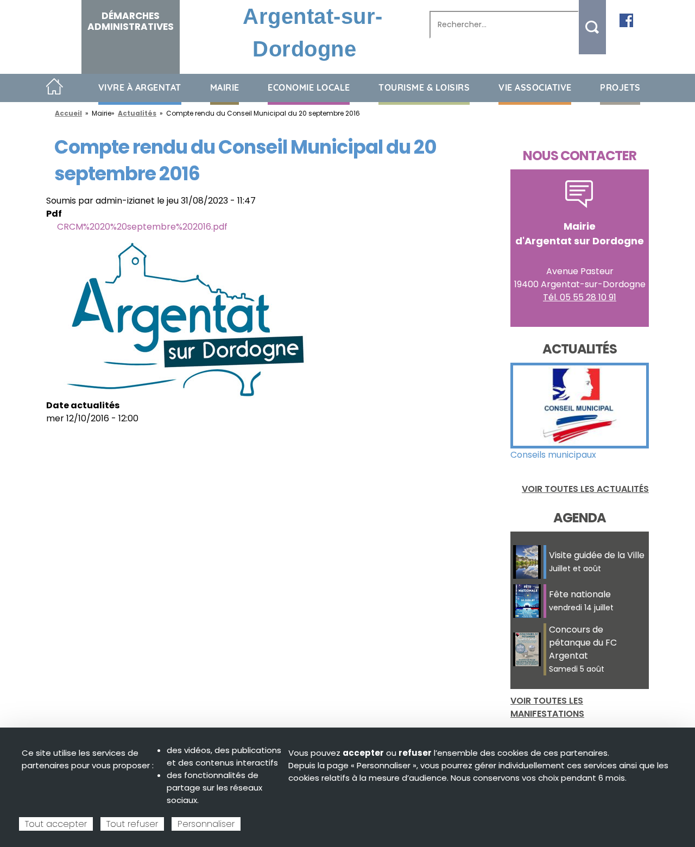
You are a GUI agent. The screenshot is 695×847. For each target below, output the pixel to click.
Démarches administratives (130, 21)
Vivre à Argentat (139, 87)
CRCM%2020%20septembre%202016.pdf (142, 226)
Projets (620, 87)
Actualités (137, 113)
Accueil (54, 87)
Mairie (224, 87)
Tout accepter (56, 824)
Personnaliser (206, 824)
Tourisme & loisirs (424, 87)
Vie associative (535, 87)
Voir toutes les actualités (585, 489)
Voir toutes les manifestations (547, 707)
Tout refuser (132, 824)
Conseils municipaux (553, 454)
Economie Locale (309, 87)
